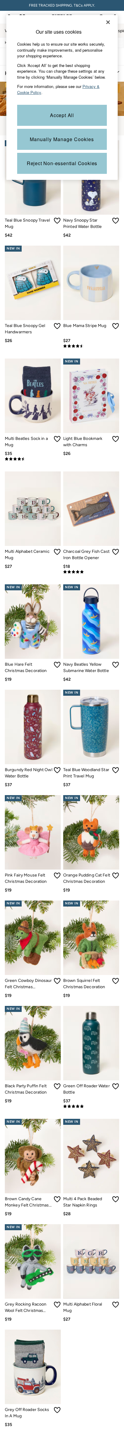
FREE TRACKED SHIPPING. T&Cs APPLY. (62, 5)
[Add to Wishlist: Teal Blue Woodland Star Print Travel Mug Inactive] (115, 770)
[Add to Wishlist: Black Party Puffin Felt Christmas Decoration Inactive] (57, 1086)
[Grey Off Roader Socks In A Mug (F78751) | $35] (33, 1367)
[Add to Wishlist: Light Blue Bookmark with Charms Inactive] (115, 439)
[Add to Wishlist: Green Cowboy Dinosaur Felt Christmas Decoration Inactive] (57, 981)
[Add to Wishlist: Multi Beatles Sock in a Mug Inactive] (57, 439)
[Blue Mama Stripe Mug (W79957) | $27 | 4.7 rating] (91, 346)
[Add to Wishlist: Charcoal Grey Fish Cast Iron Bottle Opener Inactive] (115, 552)
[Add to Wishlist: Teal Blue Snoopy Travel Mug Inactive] (57, 220)
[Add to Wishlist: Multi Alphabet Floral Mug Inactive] (115, 1304)
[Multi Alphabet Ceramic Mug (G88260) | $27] (33, 508)
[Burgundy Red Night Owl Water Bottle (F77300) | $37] (33, 727)
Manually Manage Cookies (62, 139)
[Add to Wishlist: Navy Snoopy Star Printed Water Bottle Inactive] (115, 220)
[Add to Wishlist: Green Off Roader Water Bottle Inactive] (115, 1086)
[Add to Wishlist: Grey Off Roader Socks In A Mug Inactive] (57, 1410)
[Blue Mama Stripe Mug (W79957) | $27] (91, 283)
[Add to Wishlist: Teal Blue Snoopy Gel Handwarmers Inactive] (57, 326)
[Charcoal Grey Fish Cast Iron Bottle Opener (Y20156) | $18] (91, 508)
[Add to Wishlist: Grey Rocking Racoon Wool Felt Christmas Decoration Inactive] (57, 1304)
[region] (62, 97)
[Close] (108, 22)
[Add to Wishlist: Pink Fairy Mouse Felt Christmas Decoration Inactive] (57, 875)
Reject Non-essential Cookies (62, 163)
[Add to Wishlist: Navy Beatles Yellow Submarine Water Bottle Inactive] (115, 664)
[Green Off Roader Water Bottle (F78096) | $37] (91, 1043)
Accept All (62, 115)
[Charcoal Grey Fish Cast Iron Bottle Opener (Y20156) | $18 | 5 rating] (91, 572)
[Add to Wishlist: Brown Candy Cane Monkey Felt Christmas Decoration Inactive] (57, 1199)
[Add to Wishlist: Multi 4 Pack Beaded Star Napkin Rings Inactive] (115, 1199)
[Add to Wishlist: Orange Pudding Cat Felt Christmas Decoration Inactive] (115, 875)
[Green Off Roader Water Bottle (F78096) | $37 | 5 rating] (91, 1106)
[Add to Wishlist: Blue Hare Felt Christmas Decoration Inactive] (57, 664)
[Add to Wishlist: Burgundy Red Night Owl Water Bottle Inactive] (57, 770)
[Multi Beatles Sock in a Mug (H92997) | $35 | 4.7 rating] (33, 459)
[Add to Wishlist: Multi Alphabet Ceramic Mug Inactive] (57, 552)
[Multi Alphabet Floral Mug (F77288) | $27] (91, 1261)
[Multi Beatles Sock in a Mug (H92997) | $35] (33, 396)
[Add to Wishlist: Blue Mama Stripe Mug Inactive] (115, 326)
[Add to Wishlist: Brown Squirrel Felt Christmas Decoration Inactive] (115, 981)
